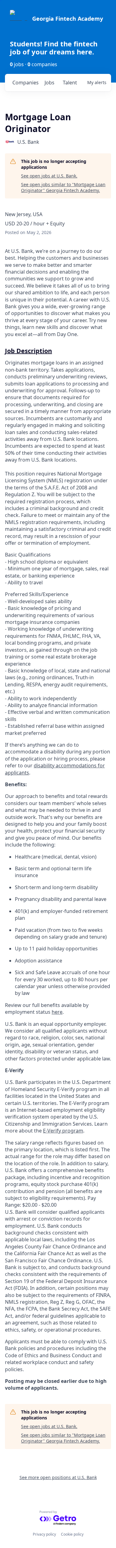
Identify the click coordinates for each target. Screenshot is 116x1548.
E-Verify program (63, 1130)
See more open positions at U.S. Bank (58, 1477)
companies (25, 82)
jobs (49, 82)
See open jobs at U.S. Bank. (49, 176)
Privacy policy (44, 1534)
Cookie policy (72, 1534)
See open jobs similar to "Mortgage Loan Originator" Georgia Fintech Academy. (63, 187)
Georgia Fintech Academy (67, 18)
